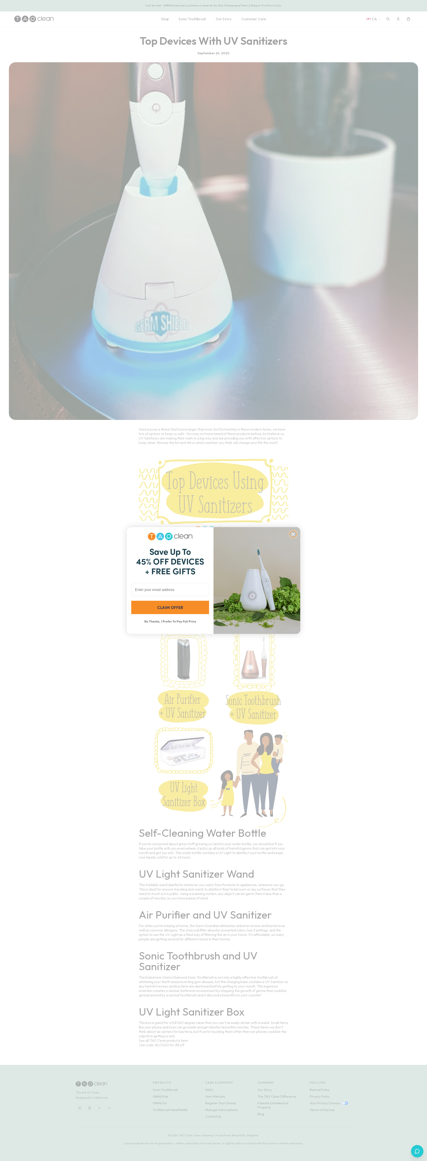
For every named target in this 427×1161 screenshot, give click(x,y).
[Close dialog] (293, 534)
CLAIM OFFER (170, 607)
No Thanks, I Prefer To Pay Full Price (170, 621)
